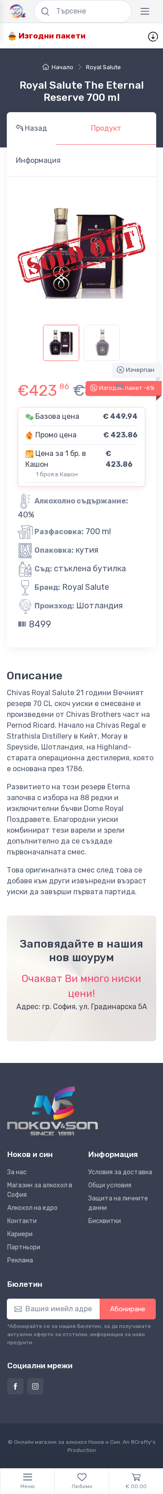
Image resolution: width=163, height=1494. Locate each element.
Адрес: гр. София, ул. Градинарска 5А (81, 1006)
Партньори (23, 1247)
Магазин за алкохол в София (39, 1190)
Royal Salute (103, 67)
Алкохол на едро (32, 1208)
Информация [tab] (38, 160)
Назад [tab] (35, 128)
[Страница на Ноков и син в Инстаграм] (35, 1386)
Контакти (22, 1221)
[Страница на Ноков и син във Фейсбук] (15, 1386)
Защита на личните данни (118, 1203)
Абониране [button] (127, 1309)
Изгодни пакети (51, 35)
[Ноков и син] (52, 1111)
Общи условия (109, 1185)
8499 (39, 624)
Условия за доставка (120, 1172)
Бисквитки (104, 1221)
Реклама (20, 1260)
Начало (62, 67)
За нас (17, 1172)
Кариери (20, 1234)
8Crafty (141, 1442)
